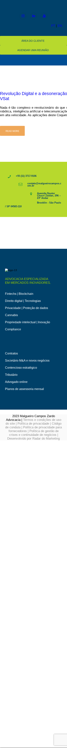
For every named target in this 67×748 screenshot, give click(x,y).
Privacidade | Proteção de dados (26, 308)
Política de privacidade (33, 423)
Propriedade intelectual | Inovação (27, 322)
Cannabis (11, 315)
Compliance (13, 329)
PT (53, 25)
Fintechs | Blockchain (19, 293)
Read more (12, 131)
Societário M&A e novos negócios (27, 360)
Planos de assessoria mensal (24, 389)
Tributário (11, 374)
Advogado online (16, 381)
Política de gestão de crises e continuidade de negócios (34, 433)
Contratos (11, 353)
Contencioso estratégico (21, 367)
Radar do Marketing (46, 438)
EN (60, 25)
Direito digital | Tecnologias (23, 300)
